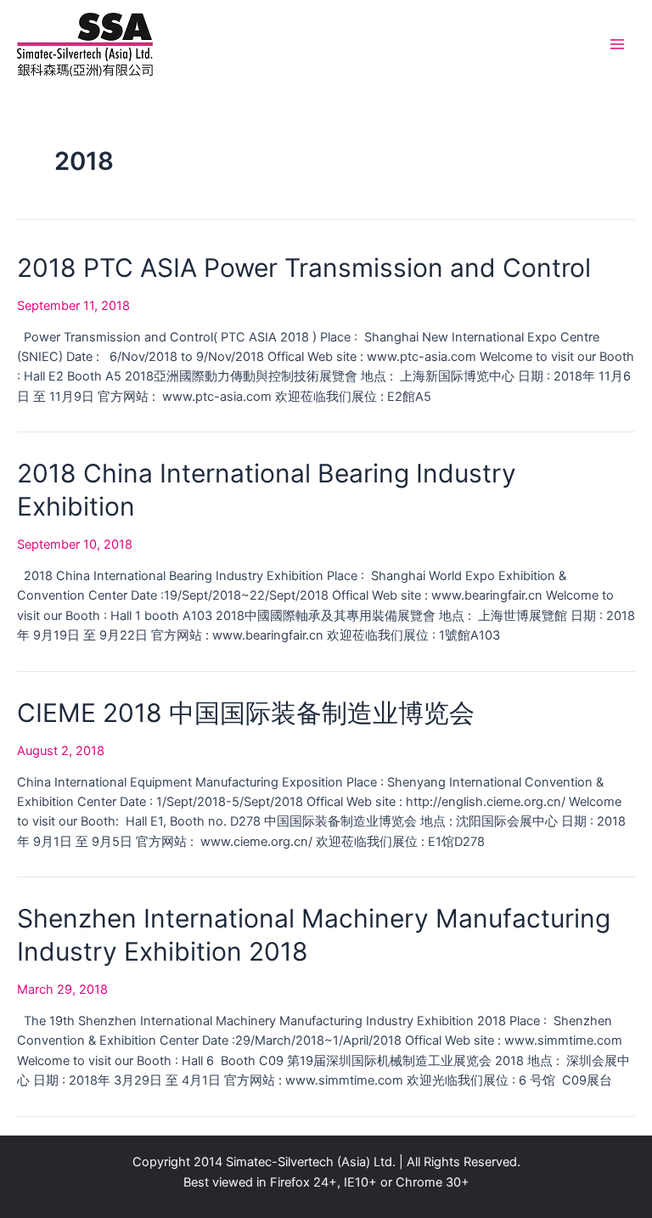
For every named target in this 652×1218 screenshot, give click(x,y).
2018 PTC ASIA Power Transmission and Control (304, 267)
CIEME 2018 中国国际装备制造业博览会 (246, 712)
